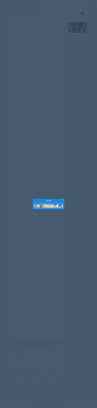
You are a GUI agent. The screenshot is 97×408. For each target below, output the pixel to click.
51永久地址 (38, 203)
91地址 (47, 203)
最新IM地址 (52, 203)
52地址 (43, 203)
